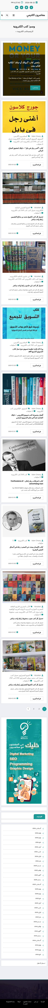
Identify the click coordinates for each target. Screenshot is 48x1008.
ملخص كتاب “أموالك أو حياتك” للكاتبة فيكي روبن (24, 64)
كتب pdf (16, 71)
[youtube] (16, 7)
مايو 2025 (38, 898)
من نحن (36, 1002)
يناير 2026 (38, 861)
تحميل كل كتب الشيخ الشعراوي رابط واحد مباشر (25, 685)
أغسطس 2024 (37, 940)
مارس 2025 (37, 908)
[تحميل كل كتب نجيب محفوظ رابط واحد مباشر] (24, 587)
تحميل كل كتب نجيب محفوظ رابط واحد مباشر (26, 618)
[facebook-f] (31, 7)
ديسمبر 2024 (37, 922)
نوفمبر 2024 (37, 926)
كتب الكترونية (35, 59)
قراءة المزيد (35, 87)
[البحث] (7, 15)
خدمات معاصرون (27, 1002)
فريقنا (19, 1002)
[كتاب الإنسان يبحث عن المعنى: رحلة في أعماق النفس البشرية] (24, 521)
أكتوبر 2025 (37, 875)
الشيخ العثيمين (25, 208)
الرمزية (28, 609)
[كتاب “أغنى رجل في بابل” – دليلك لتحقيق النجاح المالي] (24, 117)
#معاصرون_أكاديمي (35, 71)
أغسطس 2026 (37, 828)
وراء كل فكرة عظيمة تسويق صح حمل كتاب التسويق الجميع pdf (27, 350)
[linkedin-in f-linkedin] (21, 7)
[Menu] (13, 15)
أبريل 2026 (38, 847)
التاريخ (17, 606)
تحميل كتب (32, 210)
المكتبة (39, 59)
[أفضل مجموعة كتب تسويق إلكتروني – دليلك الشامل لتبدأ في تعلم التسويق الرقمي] (24, 389)
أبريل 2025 (38, 903)
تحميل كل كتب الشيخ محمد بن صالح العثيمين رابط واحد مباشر (27, 218)
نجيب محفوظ (13, 612)
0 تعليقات (39, 144)
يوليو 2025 (38, 889)
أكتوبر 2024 (37, 931)
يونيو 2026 (38, 838)
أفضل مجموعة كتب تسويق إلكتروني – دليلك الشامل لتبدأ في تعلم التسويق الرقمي (27, 416)
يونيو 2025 (38, 894)
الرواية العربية (20, 609)
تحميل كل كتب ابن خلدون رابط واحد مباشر (28, 285)
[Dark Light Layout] (2, 15)
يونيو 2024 (38, 950)
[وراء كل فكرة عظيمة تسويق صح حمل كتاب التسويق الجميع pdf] (24, 323)
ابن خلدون (26, 276)
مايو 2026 (38, 842)
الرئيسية (43, 1002)
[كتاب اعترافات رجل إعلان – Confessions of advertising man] (24, 455)
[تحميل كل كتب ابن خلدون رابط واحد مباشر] (24, 257)
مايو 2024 (38, 954)
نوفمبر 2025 (37, 870)
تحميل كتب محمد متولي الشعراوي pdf (30, 678)
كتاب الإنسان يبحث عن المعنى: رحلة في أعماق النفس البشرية (26, 548)
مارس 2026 (37, 852)
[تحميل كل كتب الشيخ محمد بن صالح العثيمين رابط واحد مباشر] (24, 188)
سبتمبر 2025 (37, 880)
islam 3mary (34, 69)
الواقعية (12, 609)
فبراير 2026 (38, 856)
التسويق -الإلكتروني (24, 71)
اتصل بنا (25, 1004)
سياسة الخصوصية (10, 1002)
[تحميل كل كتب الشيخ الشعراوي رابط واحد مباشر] (24, 656)
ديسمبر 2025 (37, 866)
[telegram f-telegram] (26, 7)
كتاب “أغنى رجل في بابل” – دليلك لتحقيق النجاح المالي (26, 149)
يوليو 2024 (38, 945)
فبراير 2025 (38, 912)
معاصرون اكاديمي (36, 15)
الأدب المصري (25, 606)
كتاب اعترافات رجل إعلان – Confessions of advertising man (27, 482)
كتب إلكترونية (28, 141)
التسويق (40, 139)
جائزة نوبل (39, 612)
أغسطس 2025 (37, 884)
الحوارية (34, 609)
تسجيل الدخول (41, 963)
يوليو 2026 (38, 833)
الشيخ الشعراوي (24, 675)
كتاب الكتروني (30, 279)
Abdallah (37, 208)
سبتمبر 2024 (37, 936)
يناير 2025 (38, 917)
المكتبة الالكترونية (19, 139)
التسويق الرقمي (31, 139)
